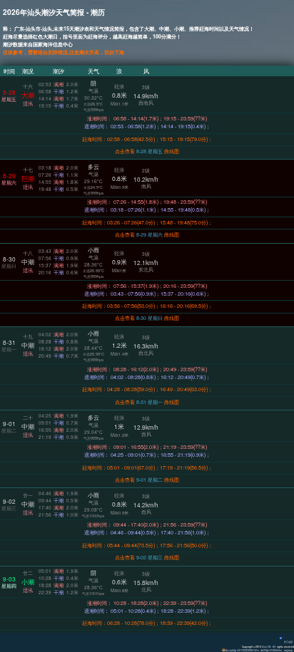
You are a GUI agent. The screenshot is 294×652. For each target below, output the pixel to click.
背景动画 (288, 641)
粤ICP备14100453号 (271, 650)
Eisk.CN (266, 646)
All (274, 646)
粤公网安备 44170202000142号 (242, 650)
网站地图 (288, 650)
